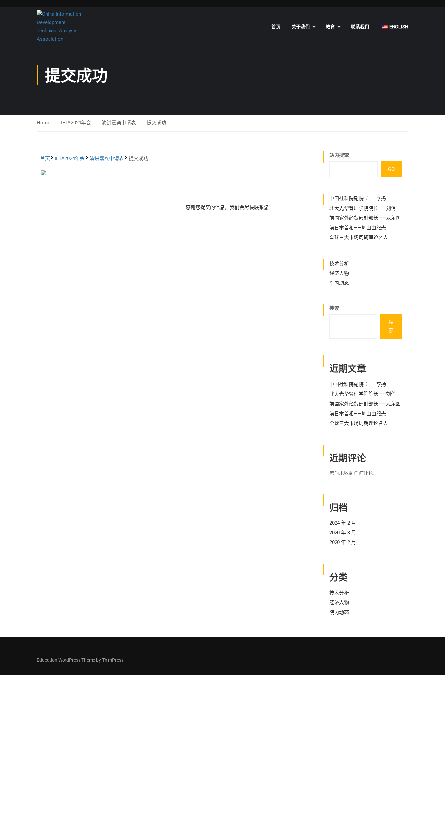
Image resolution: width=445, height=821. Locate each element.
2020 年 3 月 (342, 533)
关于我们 (301, 26)
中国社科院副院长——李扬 (357, 198)
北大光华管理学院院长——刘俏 (362, 208)
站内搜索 (339, 155)
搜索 (334, 308)
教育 (330, 26)
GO (391, 169)
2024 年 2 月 (342, 523)
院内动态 (339, 283)
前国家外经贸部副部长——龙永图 (365, 218)
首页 (275, 26)
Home (43, 123)
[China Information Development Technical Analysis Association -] (62, 26)
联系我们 (360, 26)
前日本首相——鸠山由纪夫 (357, 228)
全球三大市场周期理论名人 (358, 237)
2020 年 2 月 (342, 542)
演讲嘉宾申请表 (119, 123)
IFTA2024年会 (76, 123)
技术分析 (339, 264)
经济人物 (339, 273)
